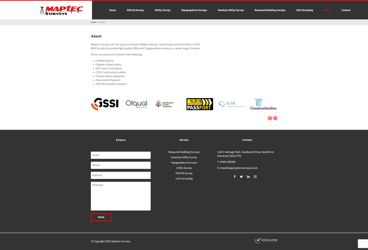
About (327, 10)
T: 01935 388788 (226, 162)
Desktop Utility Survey (231, 10)
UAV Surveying (304, 10)
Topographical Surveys (194, 10)
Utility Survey (162, 10)
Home (112, 10)
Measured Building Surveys (270, 10)
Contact (346, 10)
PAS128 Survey (135, 10)
